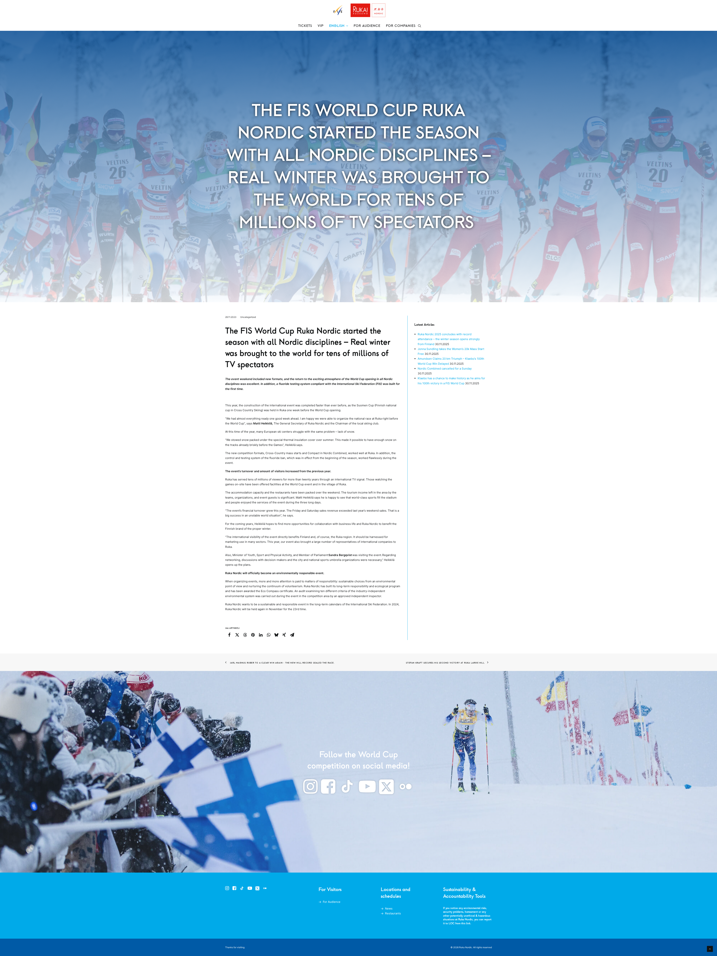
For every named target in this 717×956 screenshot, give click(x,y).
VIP (321, 26)
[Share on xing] (284, 635)
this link (465, 923)
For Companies (400, 26)
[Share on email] (292, 635)
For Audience (331, 902)
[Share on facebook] (229, 635)
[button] (419, 26)
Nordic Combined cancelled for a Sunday (445, 368)
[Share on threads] (245, 635)
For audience (367, 26)
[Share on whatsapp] (268, 635)
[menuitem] (305, 26)
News (388, 908)
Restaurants (393, 913)
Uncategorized (248, 317)
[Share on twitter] (237, 635)
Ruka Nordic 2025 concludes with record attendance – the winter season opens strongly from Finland (449, 339)
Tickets (305, 26)
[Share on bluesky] (276, 635)
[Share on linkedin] (260, 635)
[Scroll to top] (710, 948)
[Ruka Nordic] (358, 10)
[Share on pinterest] (253, 635)
